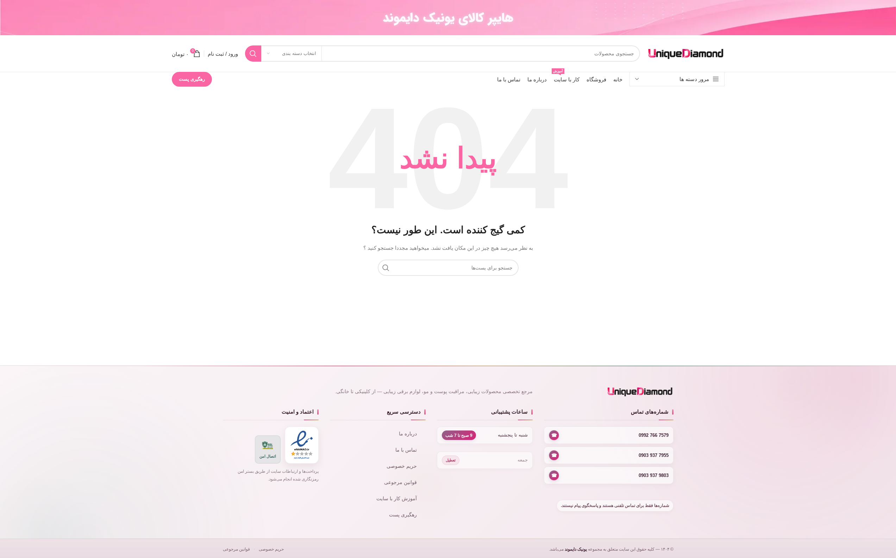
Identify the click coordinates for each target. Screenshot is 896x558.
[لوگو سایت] (686, 53)
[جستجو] (253, 53)
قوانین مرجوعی (400, 482)
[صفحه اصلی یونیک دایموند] (608, 391)
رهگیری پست (192, 79)
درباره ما (408, 433)
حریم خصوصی (402, 466)
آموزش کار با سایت (396, 498)
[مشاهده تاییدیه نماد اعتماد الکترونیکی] (302, 445)
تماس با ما (406, 450)
